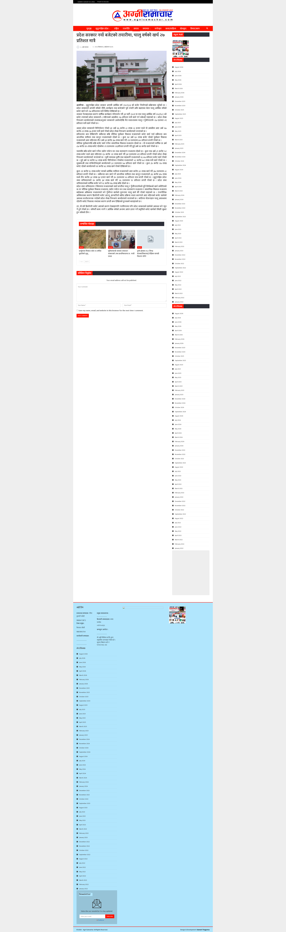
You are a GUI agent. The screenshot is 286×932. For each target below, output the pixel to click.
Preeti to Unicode (103, 2)
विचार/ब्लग (195, 29)
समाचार (146, 29)
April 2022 (178, 289)
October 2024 (179, 161)
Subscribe (110, 916)
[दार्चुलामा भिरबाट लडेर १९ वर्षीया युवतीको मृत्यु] (92, 239)
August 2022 (179, 272)
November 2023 (180, 208)
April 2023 (178, 238)
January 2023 (179, 250)
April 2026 (178, 84)
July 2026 (178, 71)
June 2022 (178, 280)
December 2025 (180, 101)
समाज (136, 29)
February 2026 (179, 92)
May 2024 (178, 182)
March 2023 (178, 242)
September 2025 (180, 114)
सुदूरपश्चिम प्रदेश (102, 29)
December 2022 (180, 255)
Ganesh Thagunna (203, 930)
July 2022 (178, 276)
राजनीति (126, 29)
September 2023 (180, 216)
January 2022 (179, 302)
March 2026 (179, 88)
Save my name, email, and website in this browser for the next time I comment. (111, 310)
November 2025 (180, 105)
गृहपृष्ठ (88, 29)
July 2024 (178, 174)
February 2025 (179, 144)
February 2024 (179, 195)
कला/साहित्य (170, 29)
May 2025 (178, 131)
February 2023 (179, 246)
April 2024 (178, 186)
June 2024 (178, 178)
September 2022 (180, 268)
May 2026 (178, 80)
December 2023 (180, 203)
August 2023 (179, 221)
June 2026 (178, 75)
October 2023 (179, 212)
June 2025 (178, 127)
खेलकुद (183, 29)
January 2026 (179, 97)
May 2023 (178, 233)
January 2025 (179, 148)
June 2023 (178, 229)
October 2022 (179, 263)
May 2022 (178, 285)
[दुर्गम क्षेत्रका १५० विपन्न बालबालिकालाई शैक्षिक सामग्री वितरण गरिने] (150, 239)
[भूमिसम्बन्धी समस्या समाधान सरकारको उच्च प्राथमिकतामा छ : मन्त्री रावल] (121, 239)
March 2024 (179, 191)
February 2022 (179, 297)
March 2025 (179, 139)
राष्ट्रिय (116, 29)
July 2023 (178, 225)
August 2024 (179, 169)
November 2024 (180, 157)
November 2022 (180, 259)
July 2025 (178, 122)
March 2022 (179, 293)
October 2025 (179, 110)
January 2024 (179, 199)
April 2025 (178, 135)
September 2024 (180, 165)
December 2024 (180, 152)
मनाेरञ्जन (158, 29)
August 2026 (179, 67)
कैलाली (81, 247)
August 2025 (179, 118)
